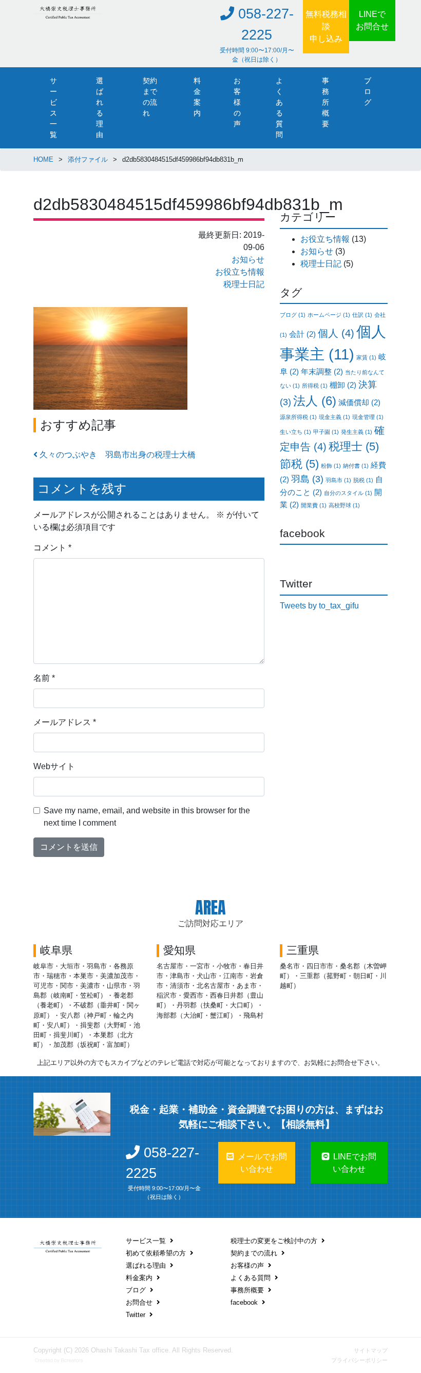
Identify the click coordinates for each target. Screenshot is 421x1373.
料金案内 (197, 97)
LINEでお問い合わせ (354, 1162)
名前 (44, 678)
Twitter (135, 1315)
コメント (52, 547)
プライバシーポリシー (359, 1360)
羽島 (307, 479)
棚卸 (343, 384)
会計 (302, 334)
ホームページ (329, 315)
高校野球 (344, 505)
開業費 (314, 505)
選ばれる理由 (99, 108)
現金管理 (368, 417)
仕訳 (362, 315)
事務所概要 (325, 102)
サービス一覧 (53, 108)
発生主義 (356, 432)
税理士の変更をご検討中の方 (274, 1241)
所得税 (315, 386)
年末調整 (322, 371)
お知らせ (248, 259)
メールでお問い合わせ (262, 1162)
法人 (314, 401)
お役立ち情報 (239, 272)
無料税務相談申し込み (326, 26)
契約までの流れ (150, 97)
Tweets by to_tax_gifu (319, 605)
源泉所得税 (298, 417)
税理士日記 (243, 284)
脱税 (363, 480)
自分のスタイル (348, 493)
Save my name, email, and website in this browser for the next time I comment (147, 816)
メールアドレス (64, 722)
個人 (336, 333)
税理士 (354, 446)
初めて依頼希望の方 (156, 1253)
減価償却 (359, 402)
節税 (299, 463)
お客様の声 (237, 102)
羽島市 (338, 480)
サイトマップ (371, 1350)
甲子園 (326, 432)
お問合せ (139, 1302)
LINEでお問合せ (372, 20)
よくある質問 (279, 108)
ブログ (367, 91)
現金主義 (334, 417)
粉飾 (331, 466)
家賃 (366, 357)
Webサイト (54, 766)
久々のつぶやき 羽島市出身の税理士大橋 (116, 454)
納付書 (356, 466)
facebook (244, 1302)
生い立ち (295, 432)
